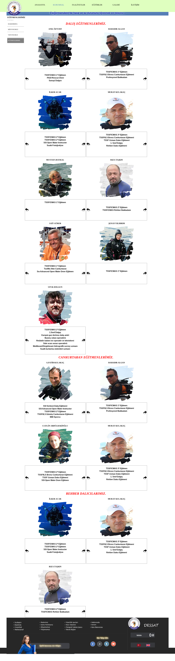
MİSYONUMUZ (13, 29)
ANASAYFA (40, 5)
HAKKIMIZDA (13, 24)
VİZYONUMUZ (13, 35)
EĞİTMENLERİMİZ (14, 40)
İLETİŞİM (135, 5)
